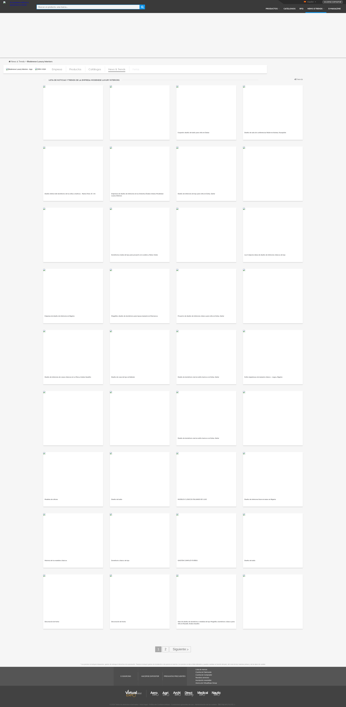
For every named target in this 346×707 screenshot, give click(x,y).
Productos (272, 8)
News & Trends (314, 8)
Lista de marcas (201, 669)
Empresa (57, 69)
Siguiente (180, 649)
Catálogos (289, 8)
